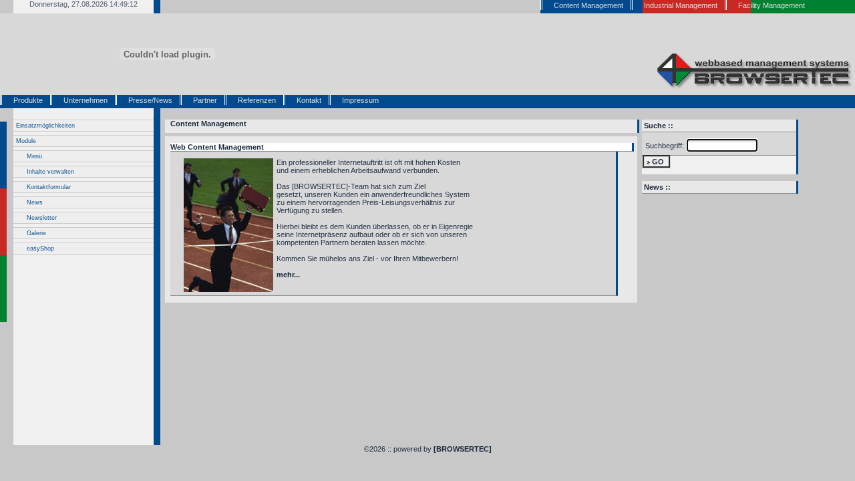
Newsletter (42, 217)
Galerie (36, 233)
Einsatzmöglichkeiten (45, 125)
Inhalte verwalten (50, 171)
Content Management (208, 124)
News (35, 202)
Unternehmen (85, 100)
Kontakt (309, 100)
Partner (205, 100)
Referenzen (257, 100)
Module (26, 141)
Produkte (28, 100)
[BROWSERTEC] (463, 449)
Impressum (360, 100)
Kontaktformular (49, 187)
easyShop (40, 248)
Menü (34, 156)
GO (658, 162)
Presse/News (150, 100)
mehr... (288, 275)
